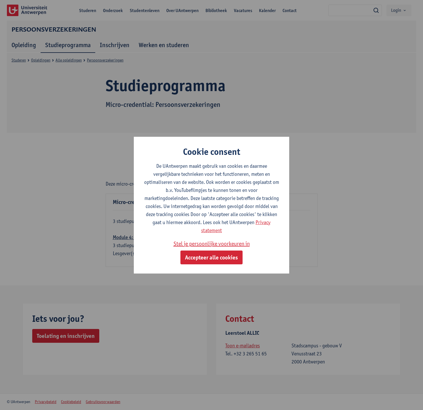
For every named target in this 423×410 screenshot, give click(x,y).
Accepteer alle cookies (211, 257)
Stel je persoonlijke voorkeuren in (212, 243)
